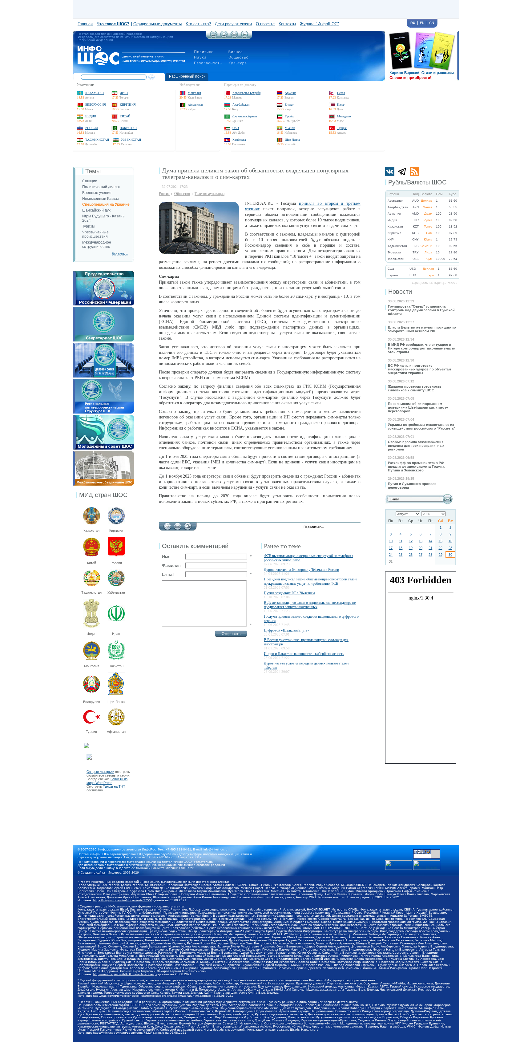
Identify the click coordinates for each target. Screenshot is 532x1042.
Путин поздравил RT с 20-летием (289, 593)
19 (411, 548)
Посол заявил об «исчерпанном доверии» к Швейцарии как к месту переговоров (418, 407)
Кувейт (289, 116)
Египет (289, 104)
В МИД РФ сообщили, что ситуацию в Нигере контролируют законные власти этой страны (421, 348)
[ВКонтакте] (343, 527)
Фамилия (171, 565)
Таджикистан (97, 139)
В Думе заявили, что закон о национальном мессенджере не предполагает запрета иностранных (310, 604)
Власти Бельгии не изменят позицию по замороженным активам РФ (422, 329)
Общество (182, 194)
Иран (124, 93)
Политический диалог (101, 187)
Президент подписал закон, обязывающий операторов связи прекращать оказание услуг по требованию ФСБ (310, 581)
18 (400, 548)
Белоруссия (95, 104)
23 (450, 548)
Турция (342, 128)
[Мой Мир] (356, 527)
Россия (91, 128)
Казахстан (94, 93)
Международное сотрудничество (96, 244)
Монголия (194, 93)
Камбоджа (239, 139)
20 (420, 548)
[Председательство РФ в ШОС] (103, 273)
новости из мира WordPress (107, 781)
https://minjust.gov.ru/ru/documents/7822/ (122, 1032)
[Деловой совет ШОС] (103, 345)
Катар (341, 104)
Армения (290, 93)
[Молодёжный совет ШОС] (103, 417)
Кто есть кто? (198, 24)
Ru (412, 23)
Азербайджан (240, 104)
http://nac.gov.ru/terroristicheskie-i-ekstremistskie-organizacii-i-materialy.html (146, 995)
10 (391, 541)
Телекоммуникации (209, 194)
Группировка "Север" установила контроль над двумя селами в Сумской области (421, 310)
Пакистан (128, 128)
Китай (125, 116)
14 (430, 541)
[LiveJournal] (337, 527)
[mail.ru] (426, 851)
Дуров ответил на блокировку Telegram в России (301, 569)
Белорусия (91, 702)
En (422, 23)
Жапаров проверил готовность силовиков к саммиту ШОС (414, 388)
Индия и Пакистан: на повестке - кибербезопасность (304, 654)
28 (430, 554)
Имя (166, 556)
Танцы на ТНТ (114, 786)
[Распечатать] (187, 525)
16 (450, 541)
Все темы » (120, 254)
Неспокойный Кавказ (100, 198)
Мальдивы (344, 116)
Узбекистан (131, 139)
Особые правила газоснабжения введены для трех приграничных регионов (416, 445)
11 (400, 541)
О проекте (265, 24)
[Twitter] (330, 527)
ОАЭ (235, 128)
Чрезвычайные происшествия (95, 234)
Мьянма (290, 128)
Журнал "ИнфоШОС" (319, 24)
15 (440, 541)
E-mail (168, 574)
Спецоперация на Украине (106, 204)
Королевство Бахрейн (246, 93)
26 (411, 554)
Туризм (88, 226)
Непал (341, 93)
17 (391, 548)
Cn (431, 23)
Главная (85, 24)
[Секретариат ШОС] (103, 309)
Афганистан (195, 104)
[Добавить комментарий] (167, 525)
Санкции (89, 181)
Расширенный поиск (187, 76)
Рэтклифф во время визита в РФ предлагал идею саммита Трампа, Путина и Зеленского (416, 466)
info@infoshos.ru (216, 849)
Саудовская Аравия (244, 116)
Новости (400, 291)
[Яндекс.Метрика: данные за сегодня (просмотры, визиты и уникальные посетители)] (426, 865)
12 (411, 541)
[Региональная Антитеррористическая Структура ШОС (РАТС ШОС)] (103, 381)
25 (400, 554)
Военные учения (96, 193)
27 (420, 554)
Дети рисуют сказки (233, 24)
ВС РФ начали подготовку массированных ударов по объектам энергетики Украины (419, 369)
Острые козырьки (100, 771)
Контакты (287, 24)
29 (440, 554)
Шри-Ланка (292, 139)
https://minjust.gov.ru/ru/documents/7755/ (122, 900)
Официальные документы (157, 24)
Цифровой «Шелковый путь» (286, 630)
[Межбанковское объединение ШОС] (103, 453)
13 (420, 541)
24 (391, 554)
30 (450, 554)
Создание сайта (93, 872)
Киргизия (128, 104)
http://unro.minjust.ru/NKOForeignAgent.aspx (125, 974)
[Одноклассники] (350, 527)
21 (430, 548)
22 (440, 548)
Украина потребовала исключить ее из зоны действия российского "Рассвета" (421, 426)
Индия (90, 116)
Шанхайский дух (96, 210)
